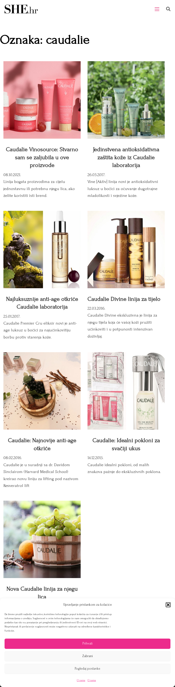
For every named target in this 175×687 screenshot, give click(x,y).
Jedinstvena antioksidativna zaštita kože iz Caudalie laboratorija (126, 157)
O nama (81, 680)
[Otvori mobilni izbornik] (157, 9)
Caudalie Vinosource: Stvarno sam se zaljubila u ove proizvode (42, 157)
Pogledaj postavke (87, 669)
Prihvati (87, 643)
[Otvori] (168, 9)
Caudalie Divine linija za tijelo (124, 299)
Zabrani (87, 656)
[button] (168, 604)
